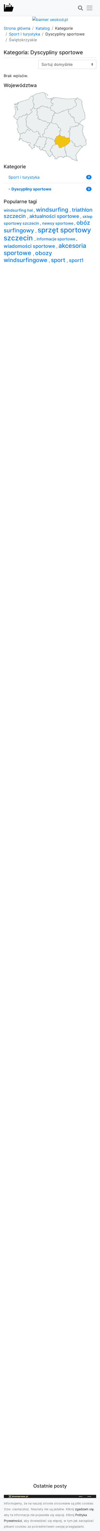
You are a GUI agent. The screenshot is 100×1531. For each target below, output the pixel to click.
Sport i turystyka (24, 34)
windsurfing (53, 209)
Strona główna (17, 28)
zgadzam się (84, 1509)
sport (59, 259)
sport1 (76, 260)
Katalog (43, 28)
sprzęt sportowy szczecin (47, 234)
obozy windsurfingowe (28, 256)
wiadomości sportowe (30, 246)
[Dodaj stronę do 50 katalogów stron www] (50, 19)
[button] (80, 8)
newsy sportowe (58, 223)
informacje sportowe (56, 238)
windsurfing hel (19, 210)
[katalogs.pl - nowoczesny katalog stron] (9, 8)
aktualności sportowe (54, 216)
